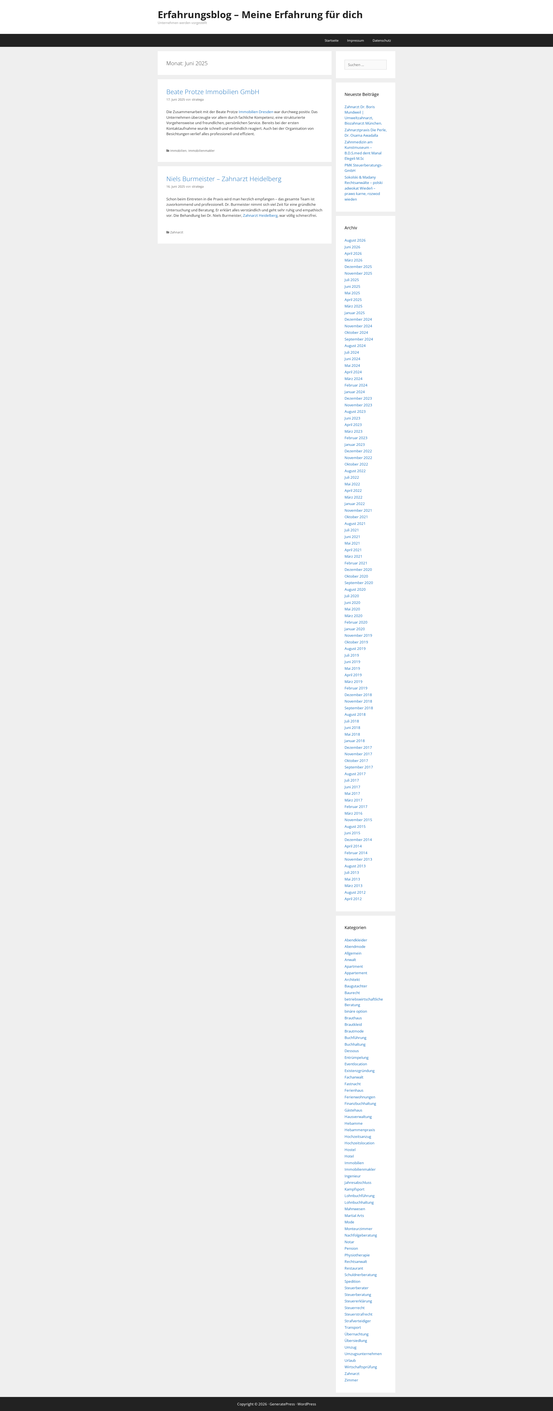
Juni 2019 (352, 661)
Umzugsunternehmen (363, 1353)
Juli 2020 (352, 595)
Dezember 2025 (358, 266)
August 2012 (355, 892)
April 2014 (353, 846)
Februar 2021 (356, 563)
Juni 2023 (352, 418)
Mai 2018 (352, 734)
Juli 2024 (352, 352)
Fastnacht (353, 1083)
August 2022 (355, 470)
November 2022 (358, 457)
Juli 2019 (352, 655)
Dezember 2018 (358, 694)
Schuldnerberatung (361, 1274)
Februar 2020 (356, 622)
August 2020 (355, 589)
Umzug (350, 1347)
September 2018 (359, 707)
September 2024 (359, 339)
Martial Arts (354, 1215)
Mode (349, 1221)
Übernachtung (357, 1334)
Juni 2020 (352, 602)
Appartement (356, 972)
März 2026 (353, 260)
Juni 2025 (352, 286)
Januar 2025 (355, 312)
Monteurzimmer (358, 1228)
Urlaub (350, 1360)
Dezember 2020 (358, 569)
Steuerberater (357, 1287)
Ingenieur (353, 1175)
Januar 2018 (355, 740)
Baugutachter (356, 985)
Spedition (352, 1281)
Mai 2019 (352, 668)
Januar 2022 (355, 503)
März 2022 (353, 497)
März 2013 (353, 885)
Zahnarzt (176, 232)
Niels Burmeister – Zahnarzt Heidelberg (223, 178)
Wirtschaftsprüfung (361, 1366)
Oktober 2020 (356, 576)
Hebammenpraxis (360, 1129)
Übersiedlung (356, 1340)
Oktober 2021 (356, 516)
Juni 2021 (352, 536)
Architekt (352, 979)
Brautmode (354, 1031)
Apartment (354, 966)
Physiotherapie (357, 1255)
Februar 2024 (356, 385)
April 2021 (353, 549)
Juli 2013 (352, 872)
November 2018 (358, 701)
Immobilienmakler (201, 151)
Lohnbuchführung (360, 1195)
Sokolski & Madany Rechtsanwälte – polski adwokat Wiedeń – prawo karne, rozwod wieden (364, 188)
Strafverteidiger (358, 1320)
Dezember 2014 (358, 839)
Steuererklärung (358, 1301)
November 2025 (358, 273)
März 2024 (353, 378)
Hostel (350, 1149)
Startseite (331, 40)
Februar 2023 (356, 437)
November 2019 (358, 635)
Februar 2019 (356, 688)
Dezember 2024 (358, 319)
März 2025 (353, 306)
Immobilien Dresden (255, 111)
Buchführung (355, 1037)
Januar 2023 (355, 444)
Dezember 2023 (358, 398)
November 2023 (358, 404)
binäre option (356, 1011)
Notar (349, 1241)
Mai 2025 (352, 292)
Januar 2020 (355, 628)
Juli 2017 (352, 780)
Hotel (349, 1156)
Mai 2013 (352, 879)
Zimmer (351, 1380)
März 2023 (353, 431)
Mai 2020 (352, 609)
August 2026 (355, 240)
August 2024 (355, 345)
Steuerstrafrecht (358, 1314)
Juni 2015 (352, 832)
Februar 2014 (356, 852)
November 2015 (358, 819)
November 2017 (358, 753)
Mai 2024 (352, 365)
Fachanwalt (354, 1077)
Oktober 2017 (356, 760)
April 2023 (353, 424)
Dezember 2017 (358, 747)
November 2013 (358, 859)
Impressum (355, 40)
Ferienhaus (354, 1090)
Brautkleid (353, 1024)
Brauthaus (353, 1017)
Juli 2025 (352, 279)
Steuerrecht (355, 1307)
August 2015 (355, 826)
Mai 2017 (352, 793)
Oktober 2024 (356, 332)
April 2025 (353, 299)
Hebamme (354, 1123)
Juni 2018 (352, 727)
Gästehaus (353, 1110)
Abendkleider (356, 939)
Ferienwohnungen (360, 1096)
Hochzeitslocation (359, 1142)
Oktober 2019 (356, 642)
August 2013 (355, 865)
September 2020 (359, 582)
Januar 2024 (355, 391)
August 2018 (355, 714)
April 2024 (353, 371)
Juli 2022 (352, 477)
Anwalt (350, 959)
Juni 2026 (352, 246)
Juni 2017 (352, 786)
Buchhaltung (355, 1044)
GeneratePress (282, 1403)
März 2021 (353, 556)
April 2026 (353, 253)
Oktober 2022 (356, 464)
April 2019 (353, 674)
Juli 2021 (352, 529)
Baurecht (352, 992)
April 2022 (353, 490)
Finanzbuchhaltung (360, 1103)
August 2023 (355, 411)
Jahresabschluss (358, 1182)
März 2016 (353, 813)
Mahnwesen (355, 1208)
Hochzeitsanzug (358, 1136)
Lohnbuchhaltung (359, 1202)
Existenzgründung (360, 1070)
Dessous (352, 1050)
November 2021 (358, 510)
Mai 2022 (352, 483)
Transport (353, 1327)
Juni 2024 (352, 358)
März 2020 (353, 615)
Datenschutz (382, 40)
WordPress (306, 1403)
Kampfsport (354, 1189)
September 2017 (359, 767)
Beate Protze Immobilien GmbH (212, 91)
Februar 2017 (356, 806)
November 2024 (358, 325)
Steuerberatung (358, 1294)
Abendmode (355, 946)
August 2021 (355, 523)
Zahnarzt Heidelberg (260, 215)
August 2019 (355, 648)
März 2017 (353, 800)
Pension (351, 1248)
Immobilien (178, 151)
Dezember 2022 (358, 450)
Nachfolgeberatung (361, 1235)
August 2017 (355, 773)
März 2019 (353, 681)
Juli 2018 (352, 721)
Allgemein (353, 953)
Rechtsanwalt (356, 1261)
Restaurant (354, 1268)
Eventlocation (356, 1063)
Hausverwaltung (358, 1116)
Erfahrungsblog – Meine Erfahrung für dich (260, 14)
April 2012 (353, 898)
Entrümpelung (357, 1057)
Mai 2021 (352, 543)
